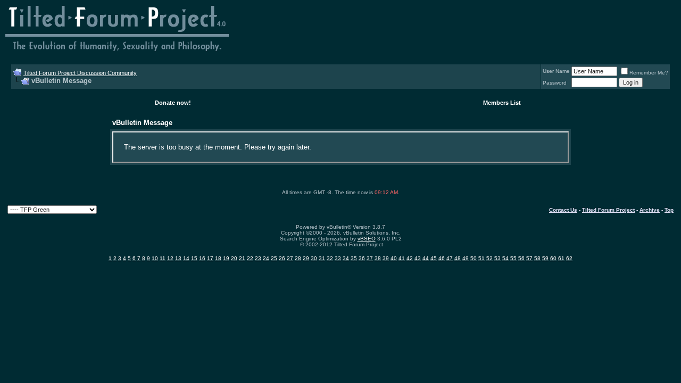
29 (306, 258)
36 (362, 258)
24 (266, 258)
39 (386, 258)
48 (457, 258)
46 (441, 258)
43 (417, 258)
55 (513, 258)
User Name (556, 71)
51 (481, 258)
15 (194, 258)
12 (170, 258)
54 (505, 258)
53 (497, 258)
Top (669, 210)
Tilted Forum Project (608, 210)
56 (521, 258)
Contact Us (563, 210)
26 (282, 258)
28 (298, 258)
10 (155, 258)
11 (162, 258)
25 (274, 258)
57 (529, 258)
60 (553, 258)
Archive (650, 210)
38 (378, 258)
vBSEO (367, 239)
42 (409, 258)
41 (401, 258)
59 (545, 258)
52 (489, 258)
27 (290, 258)
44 (425, 258)
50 (473, 258)
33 (338, 258)
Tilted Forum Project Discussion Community (80, 73)
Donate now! (173, 102)
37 (370, 258)
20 (234, 258)
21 (242, 258)
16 (202, 258)
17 (210, 258)
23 (258, 258)
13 (178, 258)
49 (465, 258)
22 (250, 258)
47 (449, 258)
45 (433, 258)
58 (537, 258)
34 (346, 258)
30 (314, 258)
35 (354, 258)
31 (322, 258)
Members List (502, 102)
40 (394, 258)
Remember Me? (648, 73)
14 (186, 258)
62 (569, 258)
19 (226, 258)
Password (555, 83)
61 (561, 258)
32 (330, 258)
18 (218, 258)
